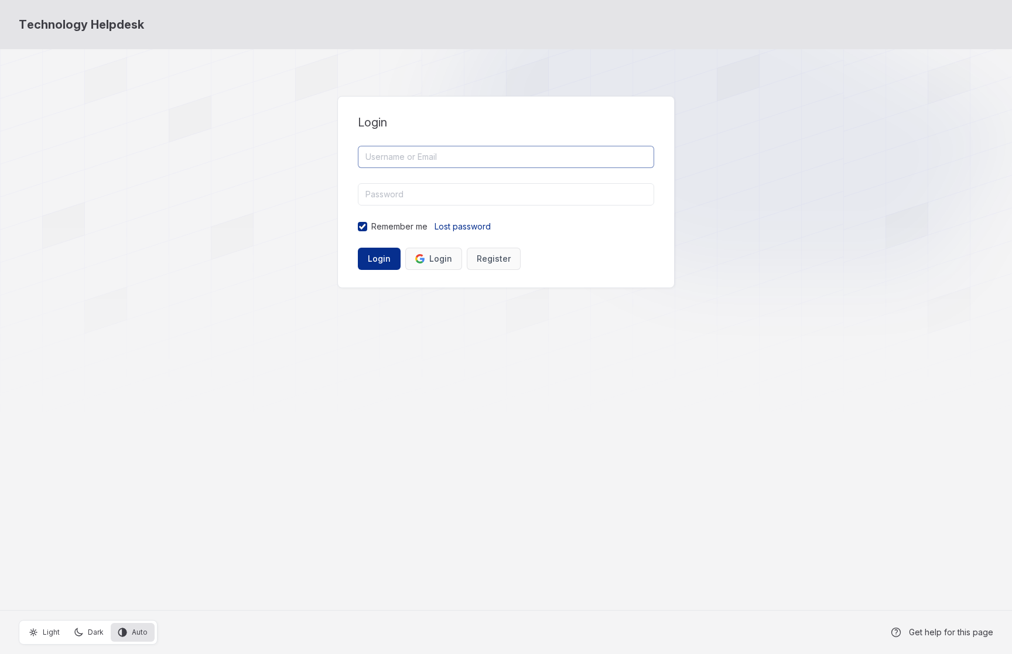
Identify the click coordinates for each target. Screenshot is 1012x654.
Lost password (463, 226)
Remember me (399, 226)
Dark (96, 632)
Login (440, 258)
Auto (140, 632)
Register (494, 258)
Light (51, 632)
